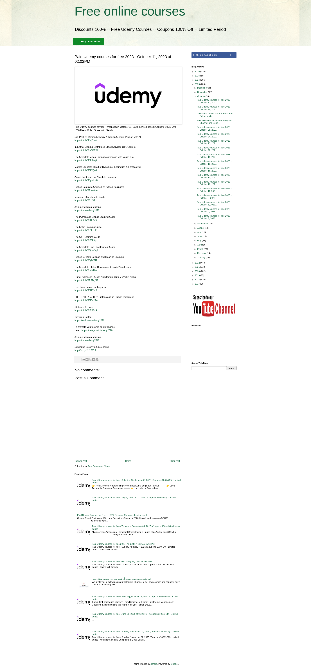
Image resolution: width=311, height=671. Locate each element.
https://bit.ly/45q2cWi (86, 140)
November (202, 92)
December (202, 88)
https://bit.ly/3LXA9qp (86, 240)
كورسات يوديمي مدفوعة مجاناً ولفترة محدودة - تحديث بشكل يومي (121, 579)
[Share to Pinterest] (97, 359)
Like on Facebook (205, 55)
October (201, 96)
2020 (197, 271)
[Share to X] (90, 359)
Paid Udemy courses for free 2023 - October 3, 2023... (214, 217)
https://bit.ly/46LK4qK (86, 160)
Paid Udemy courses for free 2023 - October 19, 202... (214, 155)
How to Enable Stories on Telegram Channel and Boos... (214, 121)
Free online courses (130, 11)
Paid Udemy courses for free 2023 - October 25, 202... (214, 128)
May (199, 240)
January (201, 257)
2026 (197, 71)
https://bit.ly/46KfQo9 (86, 170)
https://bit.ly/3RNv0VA (86, 190)
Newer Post (81, 461)
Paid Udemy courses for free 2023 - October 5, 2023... (214, 210)
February (202, 253)
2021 (197, 267)
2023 (197, 84)
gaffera (153, 664)
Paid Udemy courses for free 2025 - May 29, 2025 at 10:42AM (122, 561)
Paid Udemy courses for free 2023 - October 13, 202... (214, 176)
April (199, 245)
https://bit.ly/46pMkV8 (86, 180)
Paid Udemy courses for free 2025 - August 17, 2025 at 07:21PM (123, 544)
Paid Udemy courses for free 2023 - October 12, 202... (214, 183)
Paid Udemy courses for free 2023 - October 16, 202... (214, 169)
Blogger (174, 664)
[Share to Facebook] (93, 359)
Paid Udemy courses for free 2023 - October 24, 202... (214, 135)
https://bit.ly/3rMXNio (86, 270)
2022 (197, 263)
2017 (197, 284)
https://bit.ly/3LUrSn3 (86, 220)
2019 (197, 275)
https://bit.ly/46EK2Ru (86, 300)
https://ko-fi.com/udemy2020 (89, 320)
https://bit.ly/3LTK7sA (86, 310)
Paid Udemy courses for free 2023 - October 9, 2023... (214, 196)
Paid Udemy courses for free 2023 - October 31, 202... (214, 101)
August (201, 228)
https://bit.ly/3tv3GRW (86, 150)
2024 (197, 80)
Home (128, 461)
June (200, 236)
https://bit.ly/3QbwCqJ (86, 250)
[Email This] (83, 359)
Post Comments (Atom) (99, 466)
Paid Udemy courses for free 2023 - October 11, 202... (214, 189)
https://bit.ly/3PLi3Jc (85, 200)
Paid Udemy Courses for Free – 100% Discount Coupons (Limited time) (112, 515)
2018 (197, 279)
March (200, 249)
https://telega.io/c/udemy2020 (97, 330)
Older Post (175, 461)
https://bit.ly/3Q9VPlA (86, 260)
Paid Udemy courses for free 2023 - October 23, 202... (214, 142)
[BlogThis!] (87, 359)
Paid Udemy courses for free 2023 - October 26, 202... (214, 108)
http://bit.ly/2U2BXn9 (85, 350)
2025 (197, 75)
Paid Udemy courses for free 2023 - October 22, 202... (214, 149)
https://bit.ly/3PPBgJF (86, 280)
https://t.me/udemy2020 (87, 210)
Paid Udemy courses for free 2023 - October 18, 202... (214, 162)
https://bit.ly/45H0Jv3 (86, 290)
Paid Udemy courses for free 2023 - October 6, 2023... (214, 203)
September (203, 223)
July (199, 232)
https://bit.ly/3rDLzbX (86, 230)
